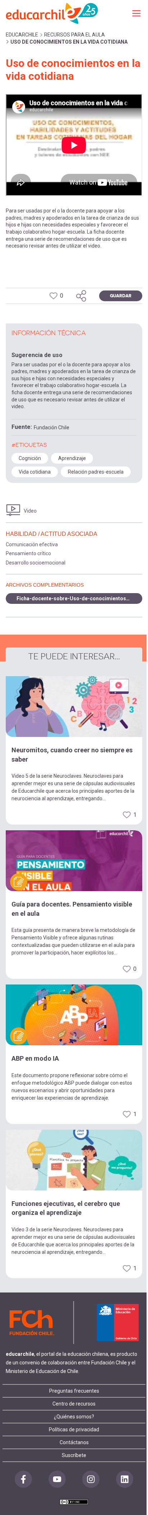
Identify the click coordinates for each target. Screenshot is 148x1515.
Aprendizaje (72, 458)
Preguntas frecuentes (74, 1391)
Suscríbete (74, 1455)
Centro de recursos (74, 1404)
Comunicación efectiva (32, 544)
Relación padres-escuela (96, 472)
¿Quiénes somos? (74, 1416)
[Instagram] (91, 1479)
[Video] (13, 510)
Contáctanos (74, 1442)
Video (30, 511)
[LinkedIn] (124, 1479)
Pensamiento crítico (28, 553)
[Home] (52, 13)
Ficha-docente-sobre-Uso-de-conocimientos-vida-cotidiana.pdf (79, 598)
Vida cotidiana (35, 472)
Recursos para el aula (74, 35)
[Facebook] (23, 1479)
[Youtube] (57, 1479)
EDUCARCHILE (22, 35)
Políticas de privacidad (74, 1429)
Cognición (30, 458)
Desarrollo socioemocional (35, 563)
